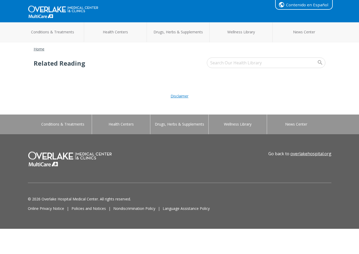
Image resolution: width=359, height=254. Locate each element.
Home (39, 48)
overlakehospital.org (310, 154)
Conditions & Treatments (52, 31)
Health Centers (115, 31)
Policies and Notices (88, 208)
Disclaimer (179, 96)
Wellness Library (241, 31)
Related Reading (59, 63)
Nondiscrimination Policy (134, 208)
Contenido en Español (307, 4)
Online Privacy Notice (46, 208)
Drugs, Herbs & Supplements (178, 31)
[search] (266, 63)
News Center (304, 31)
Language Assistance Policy (186, 208)
